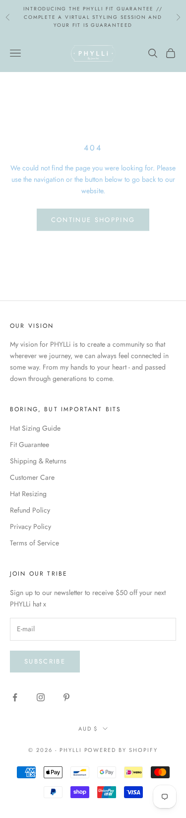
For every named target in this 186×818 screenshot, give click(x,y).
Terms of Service (34, 543)
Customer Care (32, 477)
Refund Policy (30, 510)
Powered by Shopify (121, 750)
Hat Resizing (28, 494)
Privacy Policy (30, 526)
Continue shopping (93, 219)
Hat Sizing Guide (35, 428)
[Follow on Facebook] (15, 697)
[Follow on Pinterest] (66, 697)
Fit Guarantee (29, 444)
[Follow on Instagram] (41, 697)
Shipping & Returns (38, 461)
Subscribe (44, 661)
